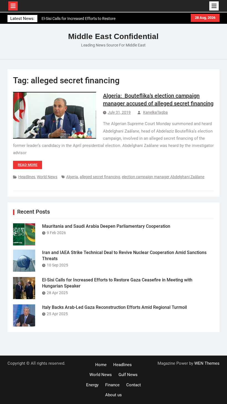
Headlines (26, 177)
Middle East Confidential (113, 36)
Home (101, 364)
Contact (133, 384)
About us (113, 394)
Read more (27, 165)
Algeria (72, 177)
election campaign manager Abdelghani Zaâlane (163, 177)
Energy (92, 384)
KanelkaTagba (155, 112)
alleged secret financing (100, 177)
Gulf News (128, 374)
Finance (112, 384)
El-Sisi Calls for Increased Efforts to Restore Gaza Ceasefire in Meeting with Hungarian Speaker (78, 20)
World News (47, 177)
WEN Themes (207, 363)
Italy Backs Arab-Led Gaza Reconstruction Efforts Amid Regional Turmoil (114, 307)
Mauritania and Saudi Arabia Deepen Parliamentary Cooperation (106, 226)
